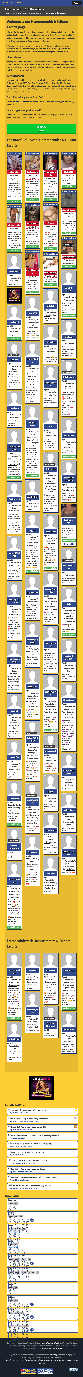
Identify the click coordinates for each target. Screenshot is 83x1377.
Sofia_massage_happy (68, 772)
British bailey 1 (44, 1119)
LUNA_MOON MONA (32, 739)
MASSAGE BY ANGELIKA (68, 479)
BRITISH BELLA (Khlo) (14, 448)
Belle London (50, 469)
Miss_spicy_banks (50, 644)
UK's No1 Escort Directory (12, 2)
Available (70, 544)
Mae (50, 426)
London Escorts (36, 13)
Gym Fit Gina (69, 435)
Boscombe (12, 1200)
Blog (62, 1360)
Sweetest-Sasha (68, 289)
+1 (32, 1263)
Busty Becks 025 (68, 521)
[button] (77, 3)
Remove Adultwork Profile (52, 1349)
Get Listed (68, 114)
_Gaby (68, 604)
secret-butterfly (14, 322)
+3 (32, 1317)
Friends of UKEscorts (13, 1360)
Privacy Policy (52, 1354)
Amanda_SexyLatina (50, 590)
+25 (32, 1220)
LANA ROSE (32, 313)
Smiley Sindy (14, 271)
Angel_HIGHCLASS (14, 554)
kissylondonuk (50, 751)
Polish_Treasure (50, 384)
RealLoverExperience (51, 1177)
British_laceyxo (69, 377)
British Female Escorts (20, 13)
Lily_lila (32, 530)
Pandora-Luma (14, 499)
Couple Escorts (71, 1360)
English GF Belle (46, 1186)
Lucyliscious (41, 1169)
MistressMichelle (32, 360)
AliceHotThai (32, 497)
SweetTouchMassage (14, 660)
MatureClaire (51, 342)
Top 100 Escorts (54, 1360)
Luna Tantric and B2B (68, 657)
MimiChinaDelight (14, 881)
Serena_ (51, 792)
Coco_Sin (14, 360)
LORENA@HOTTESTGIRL (14, 601)
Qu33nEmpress (14, 798)
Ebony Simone (68, 700)
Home (7, 13)
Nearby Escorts (41, 1360)
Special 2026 (14, 408)
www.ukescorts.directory (51, 1343)
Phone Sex (42, 1363)
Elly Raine (68, 337)
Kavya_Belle (32, 687)
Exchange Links (28, 1360)
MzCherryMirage (68, 567)
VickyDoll (50, 306)
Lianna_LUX (41, 1127)
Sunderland (12, 1310)
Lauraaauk (51, 873)
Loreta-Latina (50, 532)
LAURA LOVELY (45, 1161)
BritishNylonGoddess (51, 1135)
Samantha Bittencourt (14, 847)
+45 (32, 1330)
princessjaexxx (32, 592)
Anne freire (40, 1152)
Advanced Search (19, 102)
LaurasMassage (50, 830)
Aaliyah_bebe (69, 810)
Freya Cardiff (41, 1110)
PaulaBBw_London (68, 853)
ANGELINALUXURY (32, 801)
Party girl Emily (32, 424)
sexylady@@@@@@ (32, 641)
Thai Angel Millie (47, 1144)
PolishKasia (32, 852)
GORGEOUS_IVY (50, 693)
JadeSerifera (14, 757)
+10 (32, 1304)
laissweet (14, 711)
